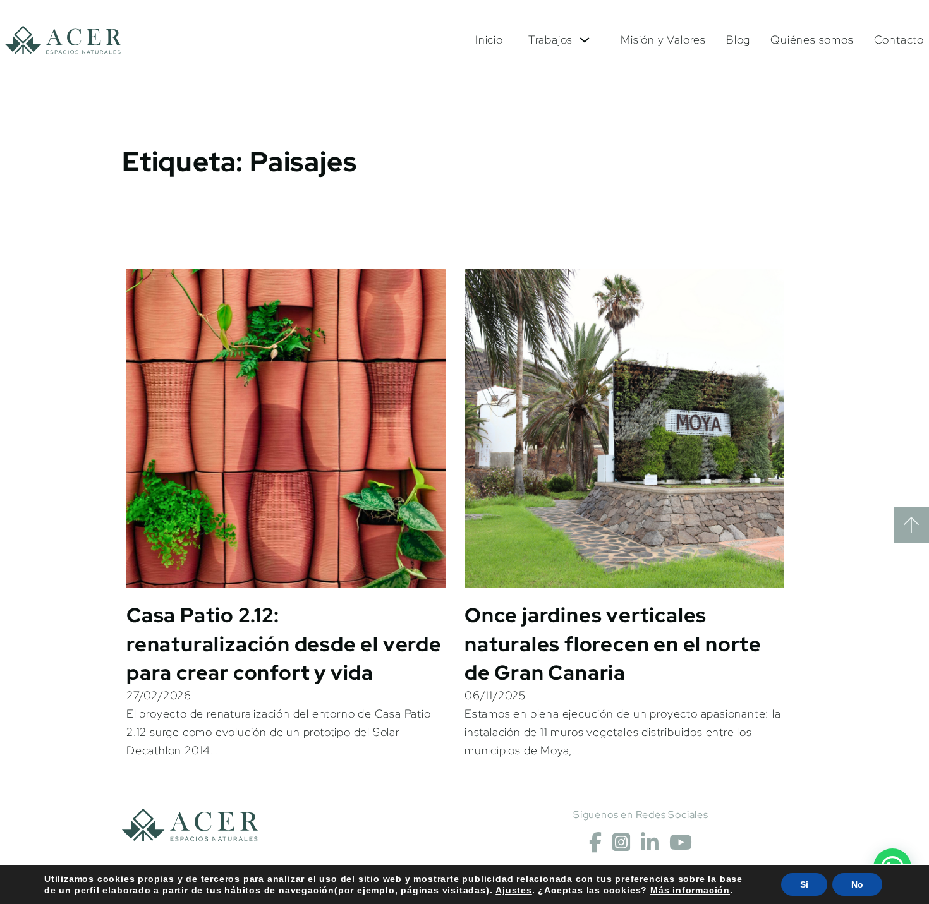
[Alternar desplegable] (584, 39)
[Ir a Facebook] (595, 842)
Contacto (899, 39)
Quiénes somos (811, 39)
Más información (690, 890)
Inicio (489, 39)
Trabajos (550, 39)
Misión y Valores (663, 39)
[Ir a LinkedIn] (650, 842)
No (857, 884)
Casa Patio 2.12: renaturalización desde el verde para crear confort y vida (284, 643)
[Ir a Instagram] (621, 842)
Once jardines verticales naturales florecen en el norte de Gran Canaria (613, 643)
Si (804, 884)
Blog (738, 39)
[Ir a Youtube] (681, 842)
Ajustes (513, 890)
